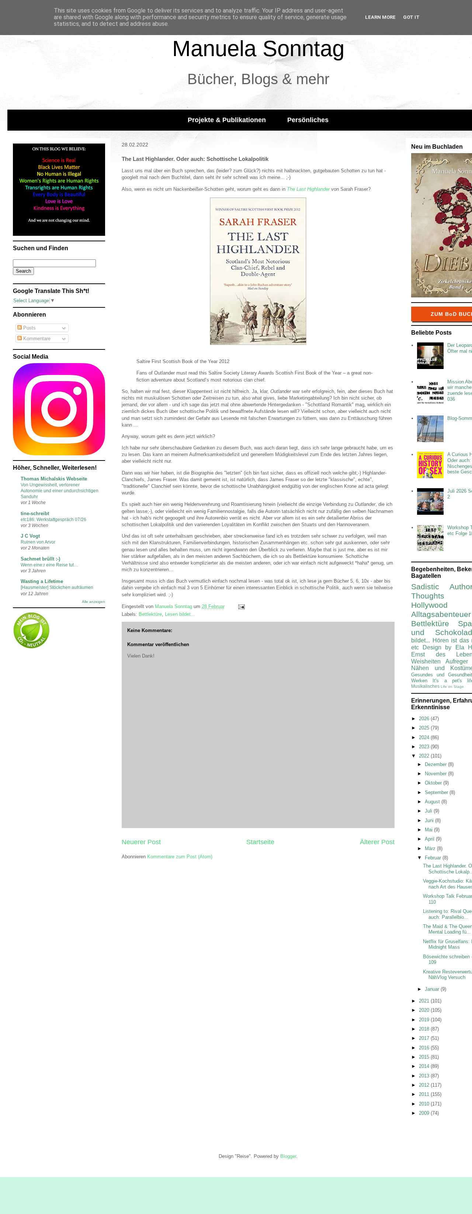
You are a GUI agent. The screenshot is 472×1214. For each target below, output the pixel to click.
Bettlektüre (150, 614)
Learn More (380, 17)
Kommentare (36, 338)
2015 (425, 1057)
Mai (429, 829)
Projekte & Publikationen (227, 120)
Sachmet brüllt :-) (40, 559)
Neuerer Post (141, 842)
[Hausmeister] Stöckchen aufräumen (57, 587)
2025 (425, 728)
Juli (429, 811)
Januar (433, 989)
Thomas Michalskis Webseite (54, 479)
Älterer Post (377, 842)
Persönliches (308, 120)
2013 (425, 1076)
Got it (411, 17)
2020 (425, 1010)
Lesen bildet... (180, 614)
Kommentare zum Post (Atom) (179, 856)
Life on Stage (452, 686)
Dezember (436, 764)
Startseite (260, 842)
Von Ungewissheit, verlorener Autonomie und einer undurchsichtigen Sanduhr (59, 490)
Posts (29, 328)
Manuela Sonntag (258, 48)
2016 (425, 1048)
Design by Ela (443, 647)
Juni (430, 820)
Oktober (434, 783)
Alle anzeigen (93, 602)
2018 (425, 1029)
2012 (425, 1085)
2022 (425, 756)
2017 (425, 1038)
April (430, 839)
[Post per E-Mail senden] (241, 606)
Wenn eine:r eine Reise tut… (49, 565)
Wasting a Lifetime (42, 581)
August (433, 801)
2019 (425, 1019)
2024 (425, 737)
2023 (425, 746)
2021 (425, 1001)
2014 (425, 1066)
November (436, 773)
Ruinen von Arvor (38, 542)
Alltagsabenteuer (441, 614)
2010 (425, 1104)
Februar (433, 858)
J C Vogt (30, 536)
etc (415, 647)
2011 (425, 1094)
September (437, 792)
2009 (425, 1113)
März (431, 848)
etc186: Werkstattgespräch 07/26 (53, 519)
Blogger (288, 1156)
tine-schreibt (35, 513)
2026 (425, 718)
